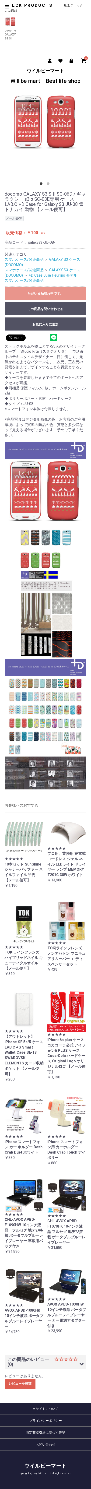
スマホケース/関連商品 (24, 259)
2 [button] (49, 184)
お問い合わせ (45, 1444)
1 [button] (42, 184)
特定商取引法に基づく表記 (45, 1432)
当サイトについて (45, 1409)
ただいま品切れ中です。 (45, 293)
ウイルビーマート (45, 76)
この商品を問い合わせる (45, 309)
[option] (45, 124)
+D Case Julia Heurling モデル (52, 275)
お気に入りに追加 (45, 324)
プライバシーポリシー (45, 1420)
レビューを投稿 (20, 1383)
